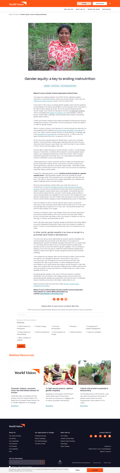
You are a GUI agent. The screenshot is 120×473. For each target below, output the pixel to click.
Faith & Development (42, 332)
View (16, 14)
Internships (64, 443)
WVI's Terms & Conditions (29, 320)
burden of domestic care (58, 113)
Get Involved (100, 3)
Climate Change (41, 326)
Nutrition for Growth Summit (43, 101)
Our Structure (13, 443)
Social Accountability (94, 332)
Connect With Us (105, 432)
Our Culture (64, 436)
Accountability (13, 449)
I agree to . (27, 320)
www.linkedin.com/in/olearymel (51, 294)
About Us (12, 432)
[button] (110, 3)
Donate (84, 3)
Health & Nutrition (76, 332)
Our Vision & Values (15, 436)
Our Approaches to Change (44, 432)
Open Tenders (65, 446)
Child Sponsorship (40, 436)
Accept (95, 470)
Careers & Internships (67, 438)
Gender (47, 86)
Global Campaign (40, 438)
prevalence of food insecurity (47, 134)
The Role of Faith (40, 443)
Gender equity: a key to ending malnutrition (33, 14)
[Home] (15, 3)
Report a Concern (105, 451)
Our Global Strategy (41, 441)
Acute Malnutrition (68, 86)
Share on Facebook (62, 299)
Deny (78, 470)
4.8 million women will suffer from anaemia (69, 130)
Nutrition (55, 86)
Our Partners (13, 446)
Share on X (58, 299)
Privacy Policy (97, 462)
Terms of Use (107, 462)
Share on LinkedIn (66, 299)
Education (73, 326)
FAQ (10, 451)
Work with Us (65, 432)
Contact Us (107, 446)
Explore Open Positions (68, 441)
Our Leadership (14, 441)
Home (11, 14)
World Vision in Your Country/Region (100, 449)
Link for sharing (54, 299)
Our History (12, 438)
